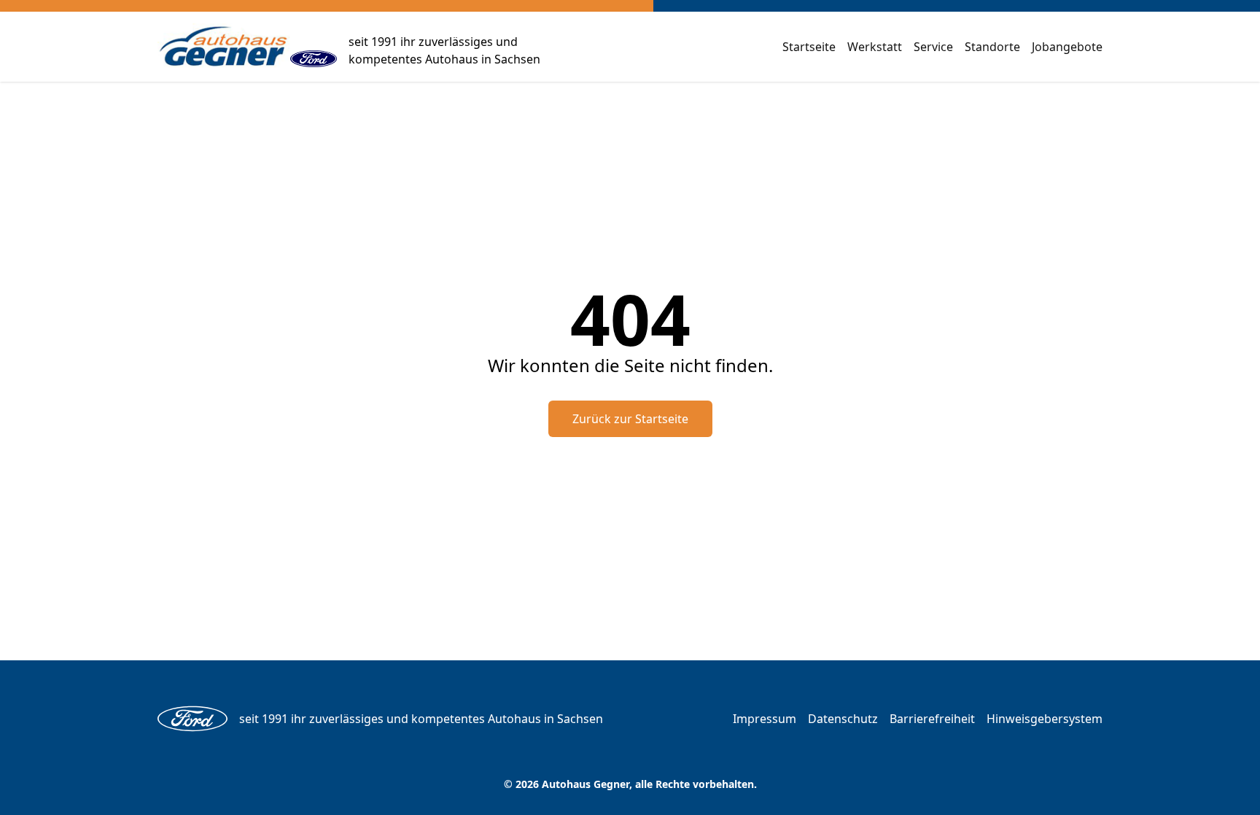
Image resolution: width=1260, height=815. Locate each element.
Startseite (809, 47)
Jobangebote (1067, 47)
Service (933, 47)
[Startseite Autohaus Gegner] (224, 46)
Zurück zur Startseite (630, 419)
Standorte (992, 47)
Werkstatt (874, 47)
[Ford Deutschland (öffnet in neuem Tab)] (313, 46)
